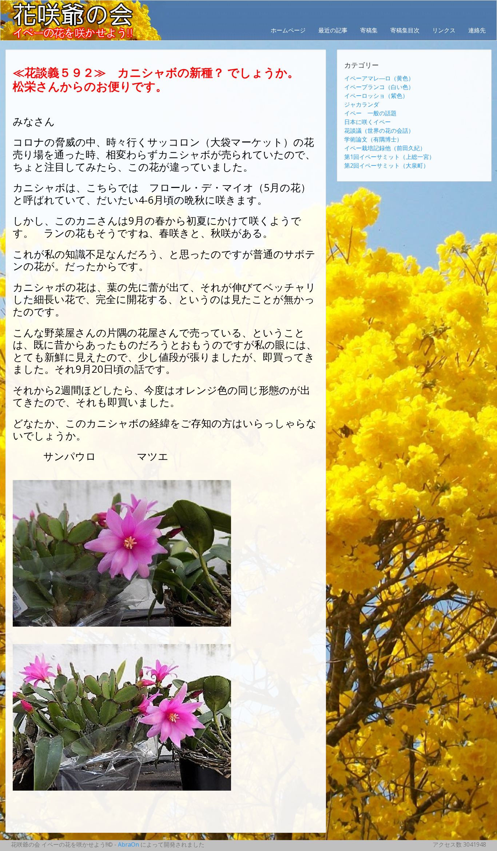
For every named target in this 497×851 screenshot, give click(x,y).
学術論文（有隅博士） (373, 139)
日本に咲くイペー (367, 122)
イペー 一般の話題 (370, 113)
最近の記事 (332, 30)
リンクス (444, 30)
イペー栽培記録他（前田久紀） (385, 148)
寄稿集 (369, 30)
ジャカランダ (361, 104)
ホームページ (288, 30)
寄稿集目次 (405, 30)
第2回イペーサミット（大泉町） (386, 165)
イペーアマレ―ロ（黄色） (379, 78)
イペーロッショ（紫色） (376, 96)
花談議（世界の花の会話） (379, 131)
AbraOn (128, 844)
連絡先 (477, 30)
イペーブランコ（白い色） (379, 87)
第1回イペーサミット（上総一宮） (389, 157)
